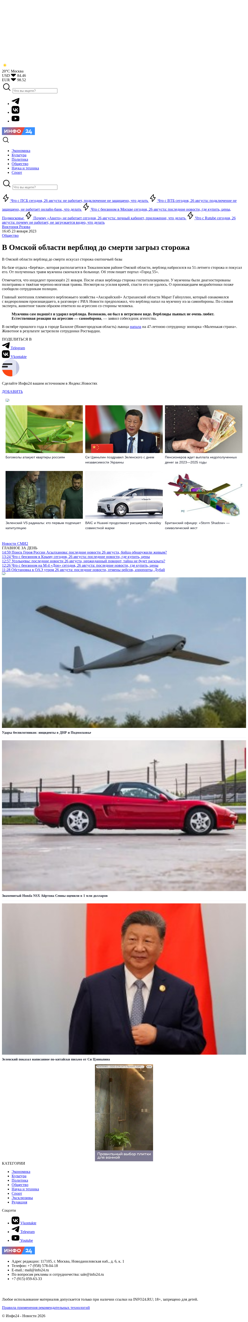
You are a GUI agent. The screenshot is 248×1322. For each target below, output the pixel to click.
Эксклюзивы (22, 1198)
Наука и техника (25, 1189)
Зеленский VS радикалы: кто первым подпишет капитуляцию (43, 525)
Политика (20, 1180)
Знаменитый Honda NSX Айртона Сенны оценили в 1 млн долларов (55, 896)
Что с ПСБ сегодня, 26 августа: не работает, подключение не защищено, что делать (79, 201)
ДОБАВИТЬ (12, 392)
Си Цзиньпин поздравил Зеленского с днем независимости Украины (119, 459)
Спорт (17, 1193)
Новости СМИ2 (15, 544)
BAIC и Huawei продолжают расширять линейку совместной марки (123, 525)
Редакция (19, 1202)
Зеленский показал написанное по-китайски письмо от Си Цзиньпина (56, 1059)
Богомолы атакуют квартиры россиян (35, 457)
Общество (10, 235)
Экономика (21, 1172)
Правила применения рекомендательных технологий (46, 1308)
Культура (19, 1176)
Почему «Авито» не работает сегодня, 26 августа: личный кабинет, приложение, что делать (109, 218)
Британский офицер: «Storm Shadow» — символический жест (197, 525)
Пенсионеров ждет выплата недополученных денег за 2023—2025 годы (201, 459)
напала (135, 327)
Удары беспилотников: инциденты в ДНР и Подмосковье (46, 732)
